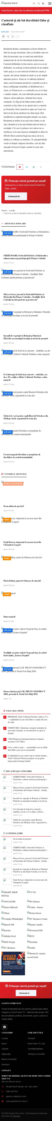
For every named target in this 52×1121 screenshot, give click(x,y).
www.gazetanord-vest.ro (17, 1101)
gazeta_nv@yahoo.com (16, 1096)
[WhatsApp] (13, 36)
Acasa (4, 210)
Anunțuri (5, 1064)
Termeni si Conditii (36, 1054)
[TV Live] (34, 3)
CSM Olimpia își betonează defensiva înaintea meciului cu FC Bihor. (26, 740)
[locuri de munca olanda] (13, 963)
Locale (5, 31)
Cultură (5, 1049)
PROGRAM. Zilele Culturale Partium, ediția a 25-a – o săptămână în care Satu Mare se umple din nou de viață (28, 719)
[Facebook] (3, 36)
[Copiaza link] (17, 36)
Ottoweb (16, 1116)
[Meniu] (48, 3)
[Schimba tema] (43, 3)
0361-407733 (11, 1091)
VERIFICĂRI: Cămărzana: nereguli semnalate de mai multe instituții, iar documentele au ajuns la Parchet (27, 730)
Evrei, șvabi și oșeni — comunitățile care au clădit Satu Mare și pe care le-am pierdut (27, 748)
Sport (4, 1043)
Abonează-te (14, 196)
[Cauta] (38, 3)
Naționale (6, 1054)
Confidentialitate (35, 1049)
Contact (31, 1038)
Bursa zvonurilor (9, 1059)
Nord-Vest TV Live (36, 1043)
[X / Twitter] (8, 36)
